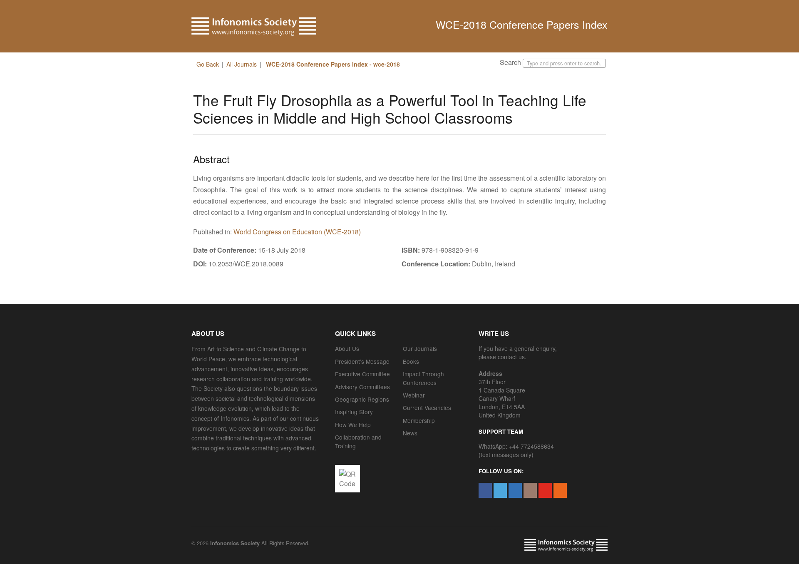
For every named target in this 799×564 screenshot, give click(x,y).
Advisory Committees (362, 387)
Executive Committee (362, 374)
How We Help (353, 424)
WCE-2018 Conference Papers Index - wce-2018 (332, 64)
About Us (347, 348)
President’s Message (362, 361)
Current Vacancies (427, 407)
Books (411, 361)
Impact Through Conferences (423, 378)
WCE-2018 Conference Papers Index (522, 24)
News (410, 433)
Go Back (207, 64)
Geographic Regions (362, 399)
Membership (419, 420)
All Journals (241, 64)
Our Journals (420, 348)
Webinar (414, 395)
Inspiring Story (354, 411)
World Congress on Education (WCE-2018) (297, 231)
